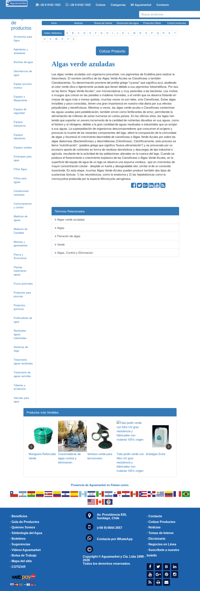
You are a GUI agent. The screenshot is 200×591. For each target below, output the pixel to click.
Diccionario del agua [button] (128, 23)
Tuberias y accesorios (20, 387)
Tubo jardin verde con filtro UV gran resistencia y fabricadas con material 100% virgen (130, 462)
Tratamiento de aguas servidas (22, 374)
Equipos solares (23, 147)
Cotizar (101, 5)
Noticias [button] (78, 23)
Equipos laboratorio (19, 136)
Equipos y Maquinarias (20, 98)
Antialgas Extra (155, 454)
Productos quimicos (19, 307)
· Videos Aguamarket (25, 550)
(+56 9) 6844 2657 (109, 527)
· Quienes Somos (22, 527)
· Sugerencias (20, 544)
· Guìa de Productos (24, 522)
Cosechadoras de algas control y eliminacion (69, 458)
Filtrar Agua (20, 169)
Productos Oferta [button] (152, 23)
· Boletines (18, 538)
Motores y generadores (21, 243)
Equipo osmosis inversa (23, 85)
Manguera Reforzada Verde (42, 456)
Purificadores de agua (23, 319)
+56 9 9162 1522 (80, 5)
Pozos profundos (23, 283)
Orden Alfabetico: (53, 33)
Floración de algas (68, 236)
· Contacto (154, 516)
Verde (60, 244)
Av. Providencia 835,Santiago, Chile (112, 516)
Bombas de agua (23, 62)
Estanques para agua (22, 158)
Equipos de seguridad (20, 111)
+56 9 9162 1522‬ (49, 5)
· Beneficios (18, 516)
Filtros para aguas (20, 180)
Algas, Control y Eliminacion (74, 252)
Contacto (162, 5)
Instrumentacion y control (23, 205)
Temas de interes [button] (103, 23)
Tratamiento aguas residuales (23, 361)
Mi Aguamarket (141, 5)
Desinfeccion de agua (23, 73)
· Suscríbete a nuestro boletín (163, 552)
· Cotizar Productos (161, 522)
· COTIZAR (18, 566)
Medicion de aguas (20, 218)
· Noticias (154, 527)
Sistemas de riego (21, 348)
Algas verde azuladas (70, 219)
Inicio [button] (54, 23)
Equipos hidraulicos (20, 123)
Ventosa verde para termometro (99, 456)
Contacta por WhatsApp (115, 539)
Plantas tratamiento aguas (20, 270)
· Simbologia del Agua (26, 533)
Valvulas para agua (21, 399)
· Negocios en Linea (161, 544)
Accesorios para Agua (23, 38)
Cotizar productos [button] (176, 23)
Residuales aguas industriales (20, 334)
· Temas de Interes (160, 533)
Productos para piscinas (22, 294)
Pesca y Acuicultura (20, 256)
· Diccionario (156, 538)
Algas (60, 228)
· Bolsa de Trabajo (23, 555)
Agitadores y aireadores (21, 51)
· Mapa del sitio (21, 561)
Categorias (118, 5)
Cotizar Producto (112, 50)
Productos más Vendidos (43, 412)
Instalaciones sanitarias (21, 192)
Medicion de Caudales (20, 230)
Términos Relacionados (70, 211)
